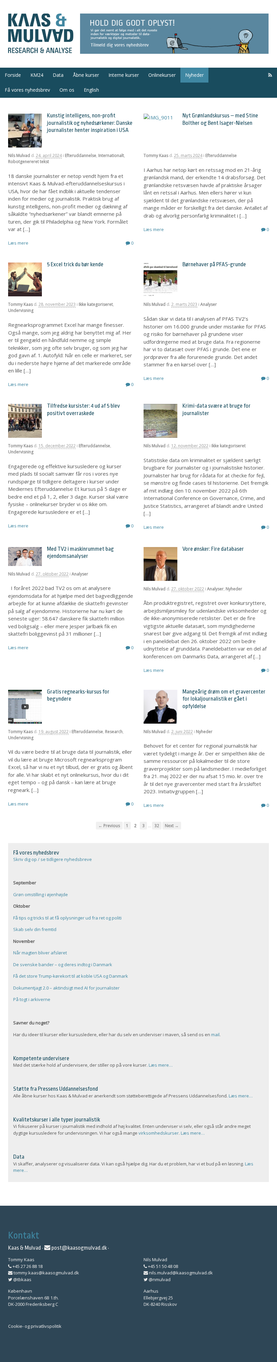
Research (114, 731)
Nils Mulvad (19, 155)
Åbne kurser (86, 75)
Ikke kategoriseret (96, 304)
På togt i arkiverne (31, 999)
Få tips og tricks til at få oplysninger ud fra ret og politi (67, 918)
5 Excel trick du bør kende (75, 264)
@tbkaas (21, 1279)
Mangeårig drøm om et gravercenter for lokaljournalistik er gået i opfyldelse (224, 698)
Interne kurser (123, 75)
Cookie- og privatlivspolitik (34, 1326)
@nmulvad (159, 1279)
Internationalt (111, 155)
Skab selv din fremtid (34, 929)
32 (156, 825)
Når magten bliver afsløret (40, 953)
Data (58, 75)
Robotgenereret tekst (28, 161)
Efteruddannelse (80, 155)
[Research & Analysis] (40, 49)
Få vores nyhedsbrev (27, 90)
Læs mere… (161, 1065)
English (91, 90)
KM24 (36, 75)
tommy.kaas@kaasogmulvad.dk (45, 1273)
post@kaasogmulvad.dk (78, 1248)
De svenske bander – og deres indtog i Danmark (62, 964)
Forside (13, 75)
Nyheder (194, 75)
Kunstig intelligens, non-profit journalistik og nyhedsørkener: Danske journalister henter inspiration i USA (89, 122)
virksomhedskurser (158, 1133)
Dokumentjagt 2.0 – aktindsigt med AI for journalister (66, 988)
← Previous (109, 825)
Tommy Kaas (156, 155)
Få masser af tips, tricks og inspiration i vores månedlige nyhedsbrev (174, 34)
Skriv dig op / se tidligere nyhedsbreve (52, 859)
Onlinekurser (162, 75)
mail (215, 1034)
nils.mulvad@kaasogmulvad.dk (180, 1273)
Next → (172, 825)
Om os (66, 90)
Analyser (208, 304)
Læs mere (18, 243)
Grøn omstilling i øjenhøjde (40, 894)
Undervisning (20, 310)
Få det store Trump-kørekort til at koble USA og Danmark (70, 976)
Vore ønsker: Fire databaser (213, 549)
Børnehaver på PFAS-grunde (214, 264)
